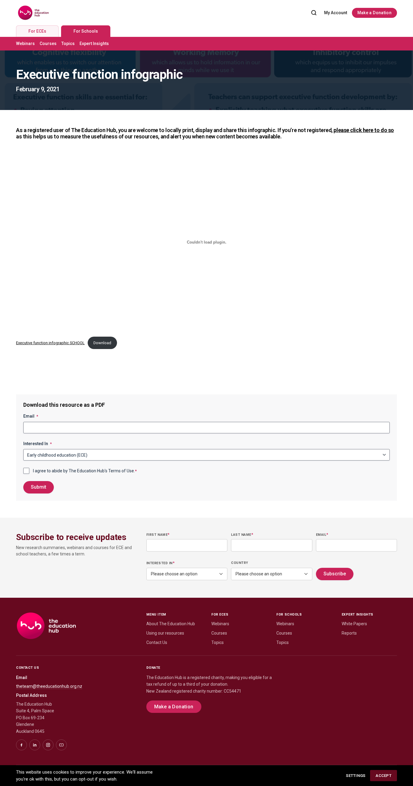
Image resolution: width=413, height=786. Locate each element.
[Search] (313, 12)
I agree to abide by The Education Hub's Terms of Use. (85, 470)
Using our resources (165, 633)
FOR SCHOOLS (289, 614)
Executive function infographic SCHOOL (50, 343)
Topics (68, 43)
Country (239, 563)
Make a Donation (374, 12)
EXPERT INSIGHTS (357, 614)
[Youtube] (61, 744)
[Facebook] (21, 744)
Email (30, 416)
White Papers (354, 623)
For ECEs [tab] (37, 31)
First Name (158, 534)
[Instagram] (48, 744)
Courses (48, 43)
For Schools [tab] (85, 31)
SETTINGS (355, 775)
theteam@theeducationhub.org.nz (49, 686)
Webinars (25, 43)
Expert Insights (94, 43)
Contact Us (156, 642)
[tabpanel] (206, 43)
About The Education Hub (170, 623)
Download (102, 343)
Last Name (242, 534)
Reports (349, 633)
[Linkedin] (34, 744)
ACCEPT (384, 775)
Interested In (37, 443)
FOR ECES (219, 614)
